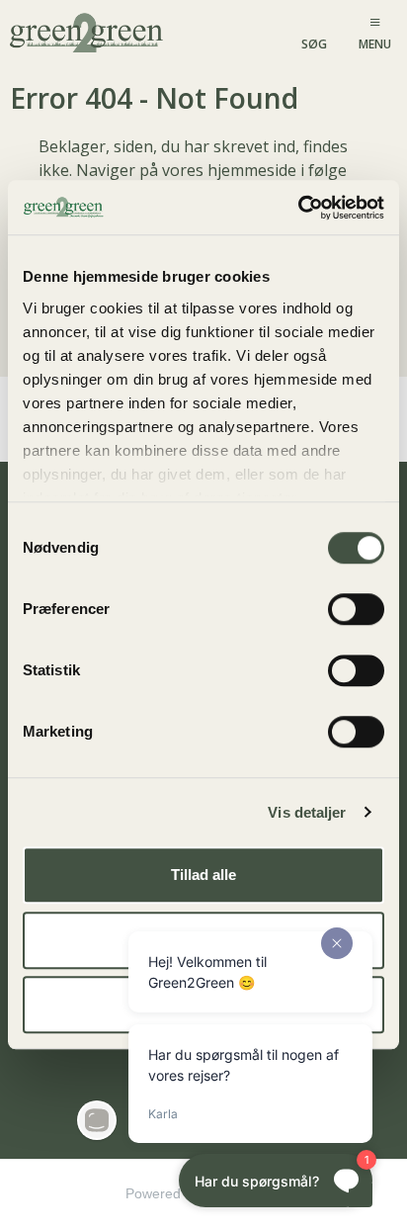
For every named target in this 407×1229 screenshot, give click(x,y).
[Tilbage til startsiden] (88, 31)
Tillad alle (203, 874)
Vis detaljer (307, 812)
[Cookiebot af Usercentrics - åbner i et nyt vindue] (297, 207)
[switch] (356, 609)
